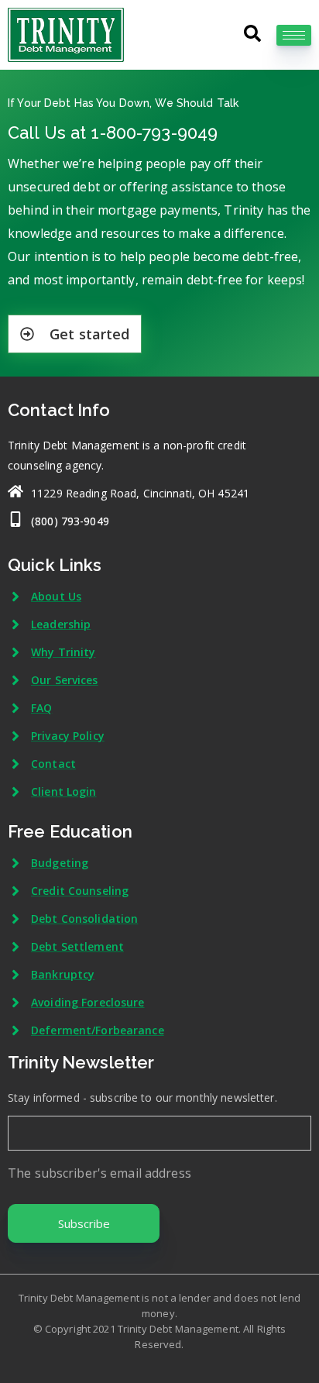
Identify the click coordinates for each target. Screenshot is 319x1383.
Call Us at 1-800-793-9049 (113, 132)
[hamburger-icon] (293, 35)
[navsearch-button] (251, 29)
